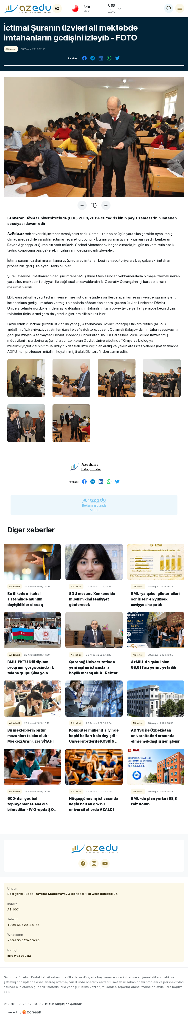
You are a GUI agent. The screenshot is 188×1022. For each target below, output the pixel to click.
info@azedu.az (19, 955)
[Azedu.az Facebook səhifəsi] (83, 863)
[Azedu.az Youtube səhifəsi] (105, 863)
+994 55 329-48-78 (23, 925)
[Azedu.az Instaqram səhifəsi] (94, 863)
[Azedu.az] (27, 8)
